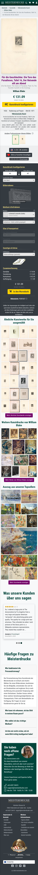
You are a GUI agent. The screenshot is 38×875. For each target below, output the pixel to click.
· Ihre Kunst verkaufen (27, 822)
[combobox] (19, 180)
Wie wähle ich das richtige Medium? (15, 722)
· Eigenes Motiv (25, 820)
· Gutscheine (24, 832)
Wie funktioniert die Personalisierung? (13, 669)
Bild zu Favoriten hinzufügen (20, 155)
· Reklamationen (8, 832)
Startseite (4, 8)
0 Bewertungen (23, 159)
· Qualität (23, 825)
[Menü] (2, 3)
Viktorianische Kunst (24, 8)
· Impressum (6, 822)
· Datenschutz (7, 827)
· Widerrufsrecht (7, 830)
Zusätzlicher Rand (8, 177)
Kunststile (12, 8)
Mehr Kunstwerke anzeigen (19, 582)
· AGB (4, 825)
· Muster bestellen (26, 835)
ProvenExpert (15, 634)
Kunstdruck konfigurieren (20, 104)
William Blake (8, 10)
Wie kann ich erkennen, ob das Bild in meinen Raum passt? (19, 712)
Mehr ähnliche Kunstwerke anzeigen (19, 415)
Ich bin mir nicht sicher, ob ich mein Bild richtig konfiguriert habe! (19, 732)
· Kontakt (5, 820)
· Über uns (6, 835)
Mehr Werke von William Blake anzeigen (19, 480)
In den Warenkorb (20, 291)
